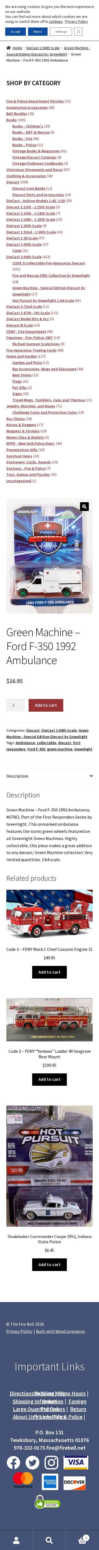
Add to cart (46, 705)
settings (56, 21)
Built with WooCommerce (60, 1331)
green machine (59, 749)
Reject (38, 31)
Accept (15, 31)
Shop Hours (72, 1393)
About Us (24, 1416)
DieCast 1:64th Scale (43, 47)
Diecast (33, 730)
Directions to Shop (31, 1393)
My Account (16, 1540)
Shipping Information (38, 1401)
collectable (46, 742)
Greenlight (83, 749)
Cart (76, 1536)
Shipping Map (50, 1393)
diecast (64, 742)
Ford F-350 (36, 749)
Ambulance (25, 742)
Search (49, 1540)
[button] (84, 506)
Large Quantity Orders (39, 1408)
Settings (61, 31)
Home (17, 47)
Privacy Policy (49, 1416)
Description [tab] (17, 776)
